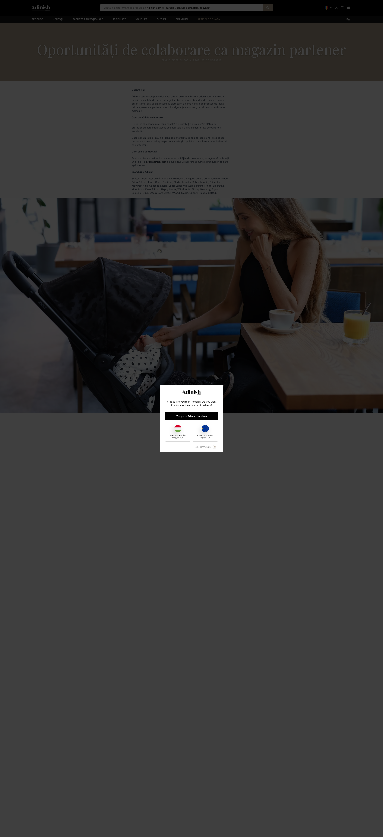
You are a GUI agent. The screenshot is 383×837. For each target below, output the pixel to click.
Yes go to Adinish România (191, 415)
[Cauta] (268, 7)
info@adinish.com (156, 161)
